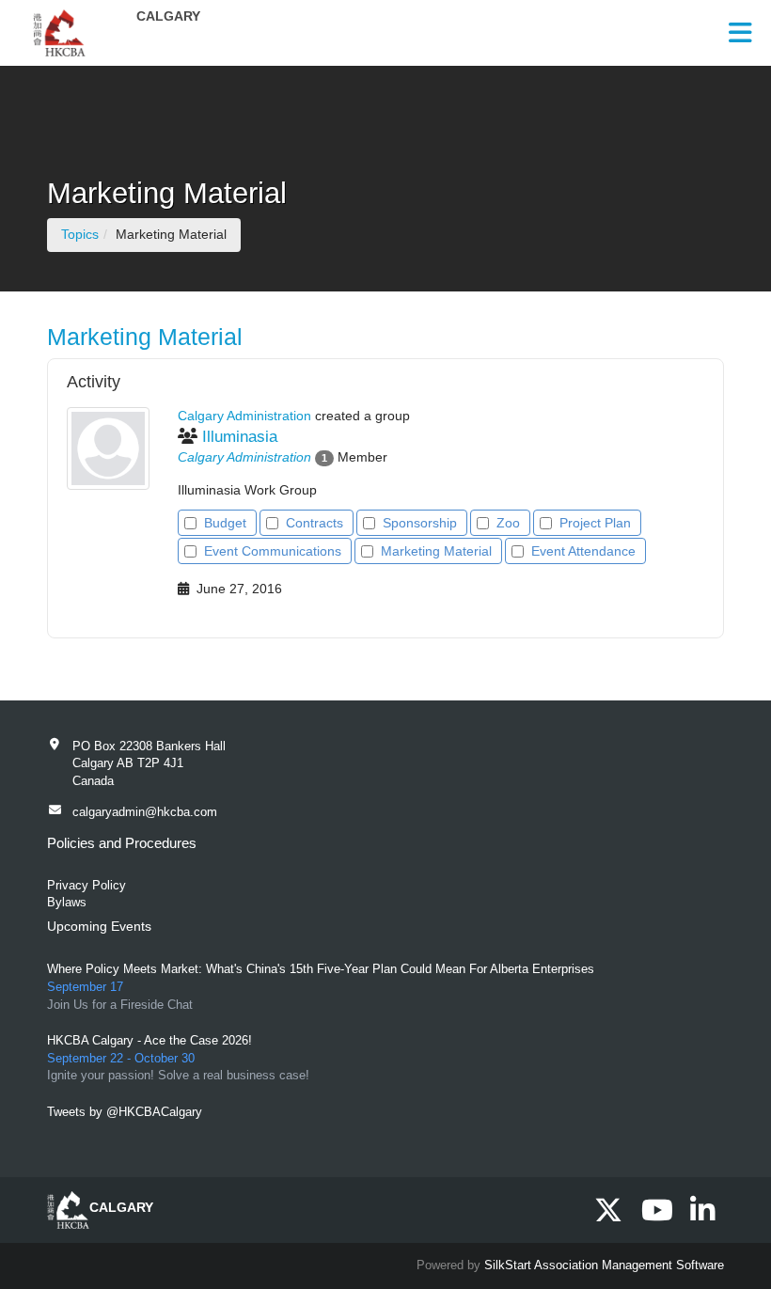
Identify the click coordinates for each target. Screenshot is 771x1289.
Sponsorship (420, 522)
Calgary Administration (244, 456)
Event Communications (272, 550)
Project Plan (595, 522)
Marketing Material (436, 550)
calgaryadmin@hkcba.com (144, 812)
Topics (80, 234)
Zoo (508, 522)
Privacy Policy (86, 885)
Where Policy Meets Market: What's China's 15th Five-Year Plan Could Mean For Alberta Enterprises (320, 969)
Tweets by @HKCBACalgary (124, 1112)
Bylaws (67, 902)
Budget (225, 522)
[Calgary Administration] (108, 448)
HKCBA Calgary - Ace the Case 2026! (149, 1040)
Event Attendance (583, 550)
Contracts (314, 522)
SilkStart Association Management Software (604, 1265)
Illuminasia (239, 437)
